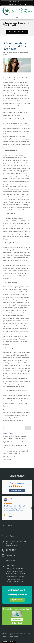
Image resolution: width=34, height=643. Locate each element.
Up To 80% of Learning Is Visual (13, 442)
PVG (17, 636)
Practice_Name (9, 52)
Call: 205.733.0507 (17, 32)
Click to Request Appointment (17, 4)
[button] (1, 507)
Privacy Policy (9, 641)
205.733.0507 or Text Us (17, 1)
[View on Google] (5, 500)
